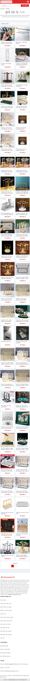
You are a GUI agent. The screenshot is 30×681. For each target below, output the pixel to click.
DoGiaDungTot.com (12, 679)
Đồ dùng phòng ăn (5, 652)
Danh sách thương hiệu (6, 617)
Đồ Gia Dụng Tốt (22, 679)
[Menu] (28, 2)
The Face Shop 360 (16, 675)
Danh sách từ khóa (5, 624)
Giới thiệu (3, 600)
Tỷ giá (9, 675)
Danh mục (3, 614)
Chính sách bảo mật (5, 603)
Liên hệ (2, 638)
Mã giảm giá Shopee (6, 634)
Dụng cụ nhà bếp (5, 649)
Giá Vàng (24, 675)
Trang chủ (2, 8)
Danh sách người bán (6, 620)
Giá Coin (4, 677)
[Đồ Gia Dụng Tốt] (7, 577)
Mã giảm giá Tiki (4, 627)
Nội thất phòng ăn (5, 656)
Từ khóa (7, 8)
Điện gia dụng (4, 646)
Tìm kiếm (24, 5)
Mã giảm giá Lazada (6, 631)
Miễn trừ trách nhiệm (6, 610)
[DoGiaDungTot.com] (8, 1)
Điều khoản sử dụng (5, 607)
